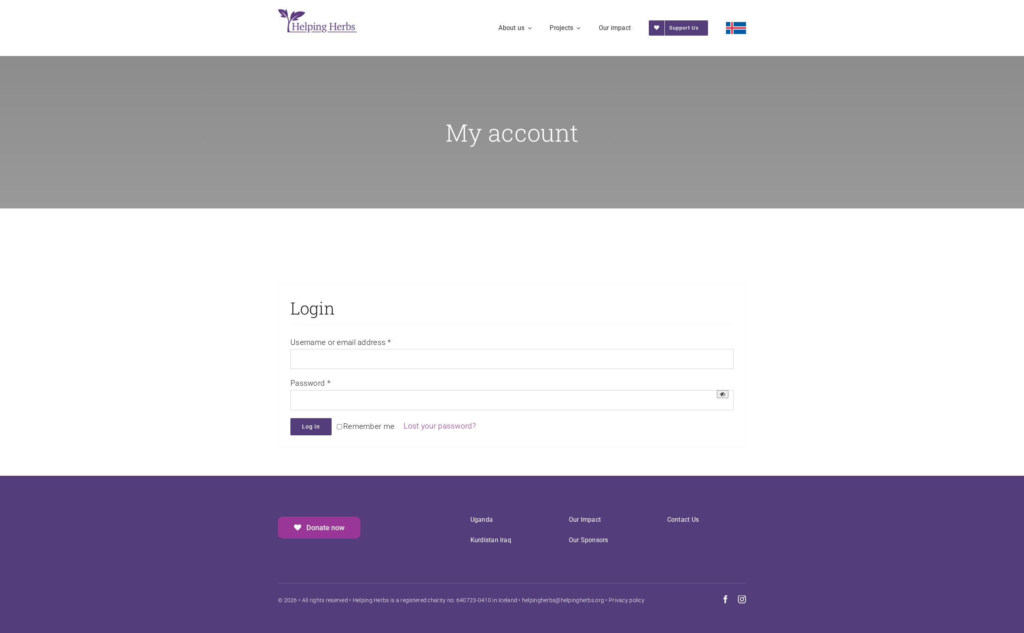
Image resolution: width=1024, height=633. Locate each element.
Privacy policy (626, 600)
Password (310, 383)
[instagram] (742, 599)
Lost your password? (440, 426)
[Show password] (722, 394)
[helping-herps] (317, 12)
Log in (311, 426)
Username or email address (340, 342)
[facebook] (726, 599)
